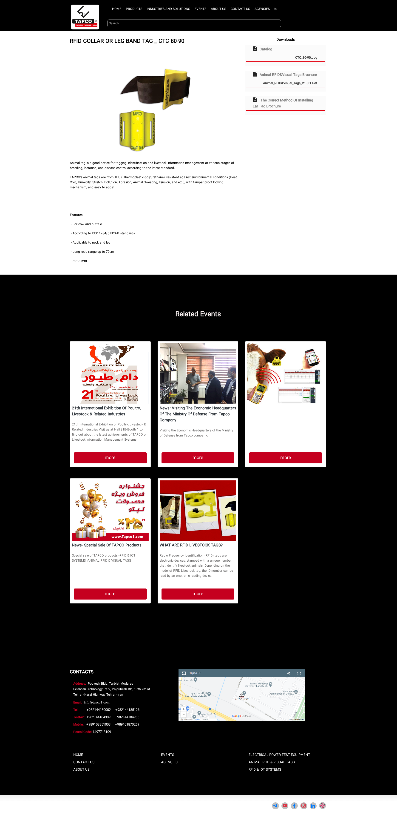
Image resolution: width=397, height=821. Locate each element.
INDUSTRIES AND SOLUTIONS (168, 8)
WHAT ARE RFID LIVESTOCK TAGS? (191, 545)
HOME (78, 755)
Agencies (262, 8)
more (110, 457)
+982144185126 (127, 709)
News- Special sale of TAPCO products (107, 545)
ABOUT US (81, 769)
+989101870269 (127, 724)
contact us (240, 8)
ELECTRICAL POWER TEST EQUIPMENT (279, 755)
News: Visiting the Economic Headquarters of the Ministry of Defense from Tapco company (198, 414)
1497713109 (102, 732)
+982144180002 (99, 709)
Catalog (288, 53)
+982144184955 (127, 717)
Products (134, 8)
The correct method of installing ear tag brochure (283, 103)
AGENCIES (169, 762)
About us (218, 8)
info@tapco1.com (97, 702)
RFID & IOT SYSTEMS (265, 769)
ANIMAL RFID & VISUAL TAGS (272, 762)
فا (275, 8)
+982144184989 (98, 717)
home (116, 8)
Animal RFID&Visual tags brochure (288, 79)
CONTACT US (83, 762)
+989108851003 (98, 724)
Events (200, 8)
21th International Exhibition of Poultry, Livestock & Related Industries (106, 411)
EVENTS (167, 755)
